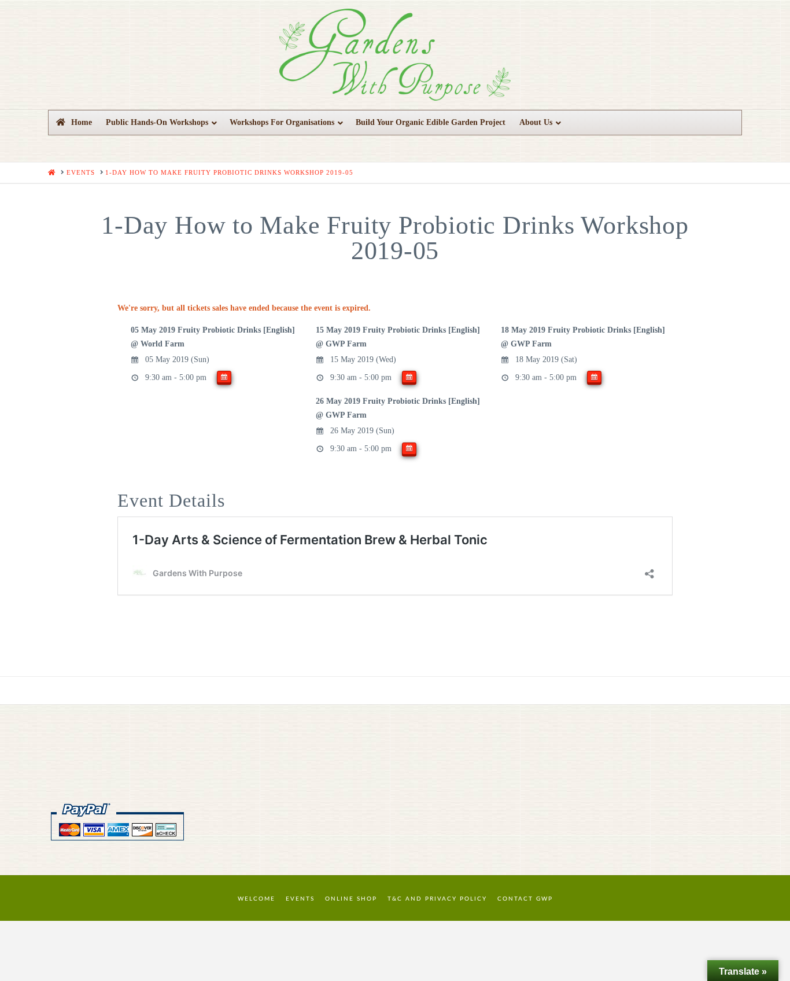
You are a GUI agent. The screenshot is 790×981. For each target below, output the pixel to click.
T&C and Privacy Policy (437, 899)
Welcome (256, 899)
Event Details (171, 500)
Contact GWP (525, 899)
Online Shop (351, 899)
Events (300, 899)
